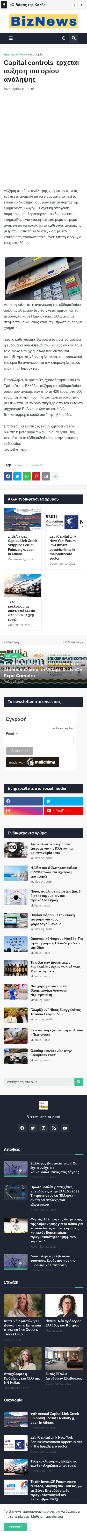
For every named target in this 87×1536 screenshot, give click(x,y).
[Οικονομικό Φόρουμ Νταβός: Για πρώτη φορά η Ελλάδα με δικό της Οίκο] (16, 944)
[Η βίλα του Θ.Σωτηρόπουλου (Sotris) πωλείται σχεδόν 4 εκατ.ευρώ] (16, 873)
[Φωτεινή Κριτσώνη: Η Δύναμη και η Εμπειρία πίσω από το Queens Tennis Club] (23, 1305)
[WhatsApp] (27, 476)
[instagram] (23, 811)
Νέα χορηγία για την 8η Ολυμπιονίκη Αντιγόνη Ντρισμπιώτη (48, 990)
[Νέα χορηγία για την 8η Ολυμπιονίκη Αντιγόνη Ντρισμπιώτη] (16, 992)
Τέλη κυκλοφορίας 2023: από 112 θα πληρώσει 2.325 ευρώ (21, 611)
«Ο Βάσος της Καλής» (28, 5)
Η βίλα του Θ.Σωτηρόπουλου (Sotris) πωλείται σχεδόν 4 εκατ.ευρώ (53, 872)
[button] (75, 5)
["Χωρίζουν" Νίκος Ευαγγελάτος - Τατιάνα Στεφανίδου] (16, 1015)
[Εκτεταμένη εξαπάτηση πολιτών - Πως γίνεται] (16, 1036)
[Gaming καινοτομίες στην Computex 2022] (16, 1056)
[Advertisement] (43, 139)
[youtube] (65, 1128)
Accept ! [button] (15, 1527)
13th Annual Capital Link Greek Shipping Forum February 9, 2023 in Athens (22, 545)
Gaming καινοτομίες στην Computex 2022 (51, 1053)
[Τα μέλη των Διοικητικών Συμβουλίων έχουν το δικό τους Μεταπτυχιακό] (16, 968)
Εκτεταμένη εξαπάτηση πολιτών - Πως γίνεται (56, 1032)
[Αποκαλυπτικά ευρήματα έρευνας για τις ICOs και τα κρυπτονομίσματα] (16, 850)
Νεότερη (12, 642)
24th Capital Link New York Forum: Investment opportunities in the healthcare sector (63, 547)
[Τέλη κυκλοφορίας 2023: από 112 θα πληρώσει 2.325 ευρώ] (22, 585)
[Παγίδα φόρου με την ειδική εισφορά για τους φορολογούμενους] (16, 920)
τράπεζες (37, 465)
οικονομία (35, 54)
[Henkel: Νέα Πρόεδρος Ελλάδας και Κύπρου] (64, 1305)
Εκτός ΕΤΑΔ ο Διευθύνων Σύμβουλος (63, 1376)
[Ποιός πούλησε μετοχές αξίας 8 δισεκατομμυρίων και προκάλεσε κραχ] (16, 897)
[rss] (54, 1128)
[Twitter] (17, 476)
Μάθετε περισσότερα (47, 1516)
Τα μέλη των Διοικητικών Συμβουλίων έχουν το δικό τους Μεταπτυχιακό (55, 967)
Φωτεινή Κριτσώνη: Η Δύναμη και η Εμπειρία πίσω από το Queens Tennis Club (22, 1327)
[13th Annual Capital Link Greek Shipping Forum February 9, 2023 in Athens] (22, 519)
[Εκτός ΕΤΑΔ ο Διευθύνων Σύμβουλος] (64, 1358)
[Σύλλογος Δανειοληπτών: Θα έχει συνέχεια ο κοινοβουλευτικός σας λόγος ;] (16, 1169)
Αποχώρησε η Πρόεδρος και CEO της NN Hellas (22, 1378)
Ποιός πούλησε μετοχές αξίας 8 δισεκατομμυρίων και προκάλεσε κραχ (55, 895)
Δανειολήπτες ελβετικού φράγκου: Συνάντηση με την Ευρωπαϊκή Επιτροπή (53, 1260)
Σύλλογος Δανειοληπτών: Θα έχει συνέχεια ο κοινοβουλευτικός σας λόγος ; (54, 1167)
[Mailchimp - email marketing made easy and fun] (32, 766)
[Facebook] (8, 476)
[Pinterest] (36, 476)
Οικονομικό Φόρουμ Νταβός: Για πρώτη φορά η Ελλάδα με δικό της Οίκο (56, 943)
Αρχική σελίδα (14, 54)
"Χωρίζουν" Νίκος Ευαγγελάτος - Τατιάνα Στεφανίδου (56, 1012)
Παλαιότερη (72, 642)
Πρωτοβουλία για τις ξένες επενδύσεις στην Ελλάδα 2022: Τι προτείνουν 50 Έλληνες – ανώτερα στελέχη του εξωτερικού (55, 1195)
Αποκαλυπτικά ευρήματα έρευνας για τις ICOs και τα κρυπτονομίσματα (51, 848)
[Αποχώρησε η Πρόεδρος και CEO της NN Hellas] (23, 1358)
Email (11, 733)
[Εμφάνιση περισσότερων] (55, 476)
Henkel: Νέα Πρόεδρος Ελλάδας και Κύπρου (63, 1323)
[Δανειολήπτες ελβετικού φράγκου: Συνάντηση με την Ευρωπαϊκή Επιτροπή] (16, 1262)
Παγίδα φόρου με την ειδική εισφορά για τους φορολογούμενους (52, 919)
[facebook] (23, 801)
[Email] (46, 476)
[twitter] (63, 801)
